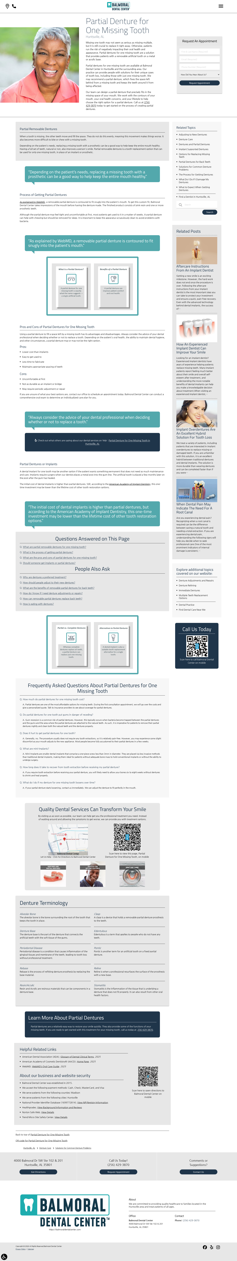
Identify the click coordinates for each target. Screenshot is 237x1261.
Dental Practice (186, 604)
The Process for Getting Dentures (196, 174)
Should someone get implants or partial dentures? (49, 563)
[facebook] (205, 1248)
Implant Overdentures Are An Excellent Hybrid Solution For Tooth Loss (195, 433)
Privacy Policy (21, 1249)
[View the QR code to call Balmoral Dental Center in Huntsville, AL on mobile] (197, 656)
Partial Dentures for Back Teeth (194, 161)
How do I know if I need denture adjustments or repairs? (53, 593)
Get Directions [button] (38, 1172)
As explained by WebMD (32, 202)
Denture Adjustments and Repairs (196, 580)
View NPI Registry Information (92, 1102)
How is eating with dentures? (38, 604)
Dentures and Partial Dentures (194, 144)
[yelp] (212, 1248)
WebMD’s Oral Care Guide (45, 1066)
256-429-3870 (145, 1029)
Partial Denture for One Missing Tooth (50, 1134)
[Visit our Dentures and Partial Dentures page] (53, 886)
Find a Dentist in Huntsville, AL (194, 196)
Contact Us (198, 1172)
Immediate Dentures (189, 590)
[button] (7, 6)
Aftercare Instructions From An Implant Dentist (194, 268)
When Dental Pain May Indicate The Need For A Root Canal (194, 508)
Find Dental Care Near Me (192, 609)
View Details (47, 1112)
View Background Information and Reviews (59, 1107)
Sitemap (31, 1249)
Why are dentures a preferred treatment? (44, 577)
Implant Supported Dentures (193, 149)
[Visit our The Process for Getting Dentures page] (92, 886)
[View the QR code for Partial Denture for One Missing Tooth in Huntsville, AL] (127, 850)
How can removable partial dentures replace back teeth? (52, 598)
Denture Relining (187, 585)
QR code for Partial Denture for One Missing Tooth (41, 1140)
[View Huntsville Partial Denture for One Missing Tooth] (39, 102)
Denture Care (186, 139)
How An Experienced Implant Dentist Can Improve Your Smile (192, 348)
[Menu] (221, 6)
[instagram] (218, 1248)
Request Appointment (118, 1172)
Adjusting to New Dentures (193, 134)
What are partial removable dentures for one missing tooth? (54, 547)
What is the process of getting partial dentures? (48, 552)
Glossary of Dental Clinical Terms (77, 1056)
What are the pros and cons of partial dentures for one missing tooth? (60, 557)
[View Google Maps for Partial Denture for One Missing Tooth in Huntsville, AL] (68, 854)
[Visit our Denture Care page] (132, 886)
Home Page (83, 1061)
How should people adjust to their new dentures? (49, 582)
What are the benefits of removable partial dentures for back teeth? (58, 588)
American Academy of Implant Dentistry (129, 484)
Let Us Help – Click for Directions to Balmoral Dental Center (68, 857)
